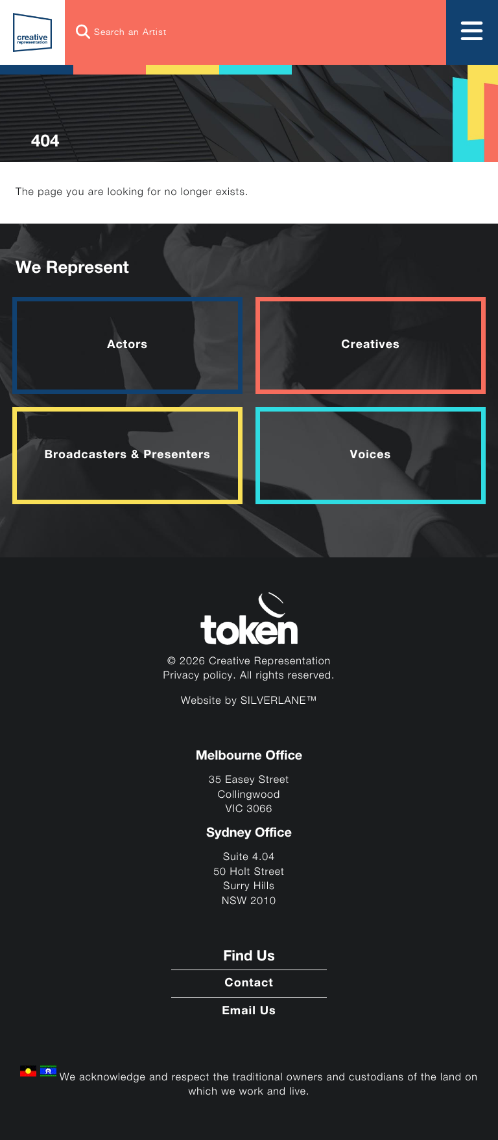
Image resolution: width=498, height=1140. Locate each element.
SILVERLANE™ (279, 700)
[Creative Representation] (32, 32)
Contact (248, 984)
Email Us (249, 1012)
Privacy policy (198, 675)
